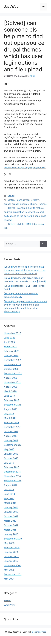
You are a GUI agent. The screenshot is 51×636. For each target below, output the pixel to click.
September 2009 (13, 538)
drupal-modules (20, 204)
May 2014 (9, 498)
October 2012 (11, 516)
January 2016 (11, 454)
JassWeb (11, 7)
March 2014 (10, 503)
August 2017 (10, 436)
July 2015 (9, 462)
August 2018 (10, 409)
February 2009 (11, 547)
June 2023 (9, 337)
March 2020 (10, 391)
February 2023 (11, 351)
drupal (7, 204)
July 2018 (9, 413)
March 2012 (10, 520)
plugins (33, 204)
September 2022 (13, 373)
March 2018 (10, 418)
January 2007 (11, 561)
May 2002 (9, 570)
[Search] (43, 244)
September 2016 (12, 445)
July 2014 (9, 489)
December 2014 (12, 471)
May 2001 (9, 579)
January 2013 (11, 512)
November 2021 (12, 382)
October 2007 (11, 556)
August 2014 (10, 485)
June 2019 (9, 395)
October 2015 (11, 458)
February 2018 (11, 422)
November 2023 (12, 333)
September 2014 (12, 480)
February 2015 (11, 467)
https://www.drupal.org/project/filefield (24, 167)
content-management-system (23, 200)
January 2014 (11, 507)
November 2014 (12, 476)
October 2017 (11, 431)
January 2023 (11, 355)
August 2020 (11, 387)
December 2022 (12, 360)
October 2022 (11, 369)
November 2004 (12, 565)
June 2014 (9, 494)
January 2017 (11, 440)
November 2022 (12, 364)
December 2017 (12, 427)
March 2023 (10, 346)
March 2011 (10, 529)
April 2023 (9, 342)
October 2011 (11, 525)
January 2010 (11, 534)
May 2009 (9, 543)
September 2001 (12, 574)
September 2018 (12, 404)
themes (43, 204)
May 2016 (9, 449)
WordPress (9, 605)
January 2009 (11, 552)
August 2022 (10, 378)
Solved (11, 196)
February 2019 (11, 400)
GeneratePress (39, 632)
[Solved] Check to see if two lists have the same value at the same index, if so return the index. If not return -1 (24, 270)
